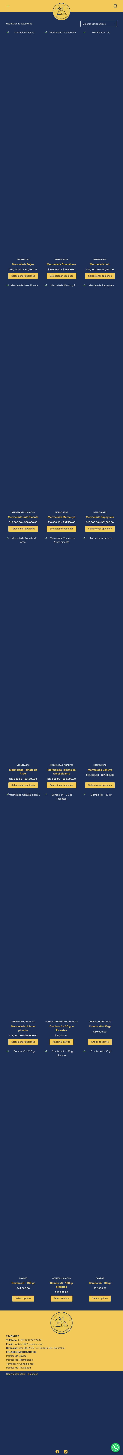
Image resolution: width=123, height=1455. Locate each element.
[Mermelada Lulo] (100, 142)
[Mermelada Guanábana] (61, 142)
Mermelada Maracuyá (61, 517)
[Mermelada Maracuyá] (61, 395)
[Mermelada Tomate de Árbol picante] (61, 648)
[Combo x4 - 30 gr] (100, 1161)
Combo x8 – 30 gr (100, 1026)
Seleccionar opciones (23, 275)
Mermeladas (23, 259)
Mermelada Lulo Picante (23, 517)
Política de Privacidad (18, 1367)
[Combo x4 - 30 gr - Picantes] (61, 905)
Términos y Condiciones (19, 1363)
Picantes (30, 512)
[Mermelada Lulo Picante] (23, 395)
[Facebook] (57, 1452)
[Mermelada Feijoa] (23, 142)
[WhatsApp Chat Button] (115, 1447)
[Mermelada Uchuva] (100, 648)
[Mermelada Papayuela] (100, 395)
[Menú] (7, 6)
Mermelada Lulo (100, 264)
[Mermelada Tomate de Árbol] (23, 648)
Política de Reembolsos (19, 1359)
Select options (23, 1298)
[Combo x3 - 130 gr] (23, 1161)
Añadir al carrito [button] (61, 1041)
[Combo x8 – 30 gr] (100, 905)
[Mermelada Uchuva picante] (23, 905)
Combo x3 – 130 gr (23, 1283)
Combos (49, 1022)
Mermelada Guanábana (61, 264)
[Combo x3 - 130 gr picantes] (61, 1161)
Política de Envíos (16, 1355)
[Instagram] (66, 1452)
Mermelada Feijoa (23, 264)
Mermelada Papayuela (100, 517)
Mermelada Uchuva (100, 769)
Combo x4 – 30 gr (100, 1283)
